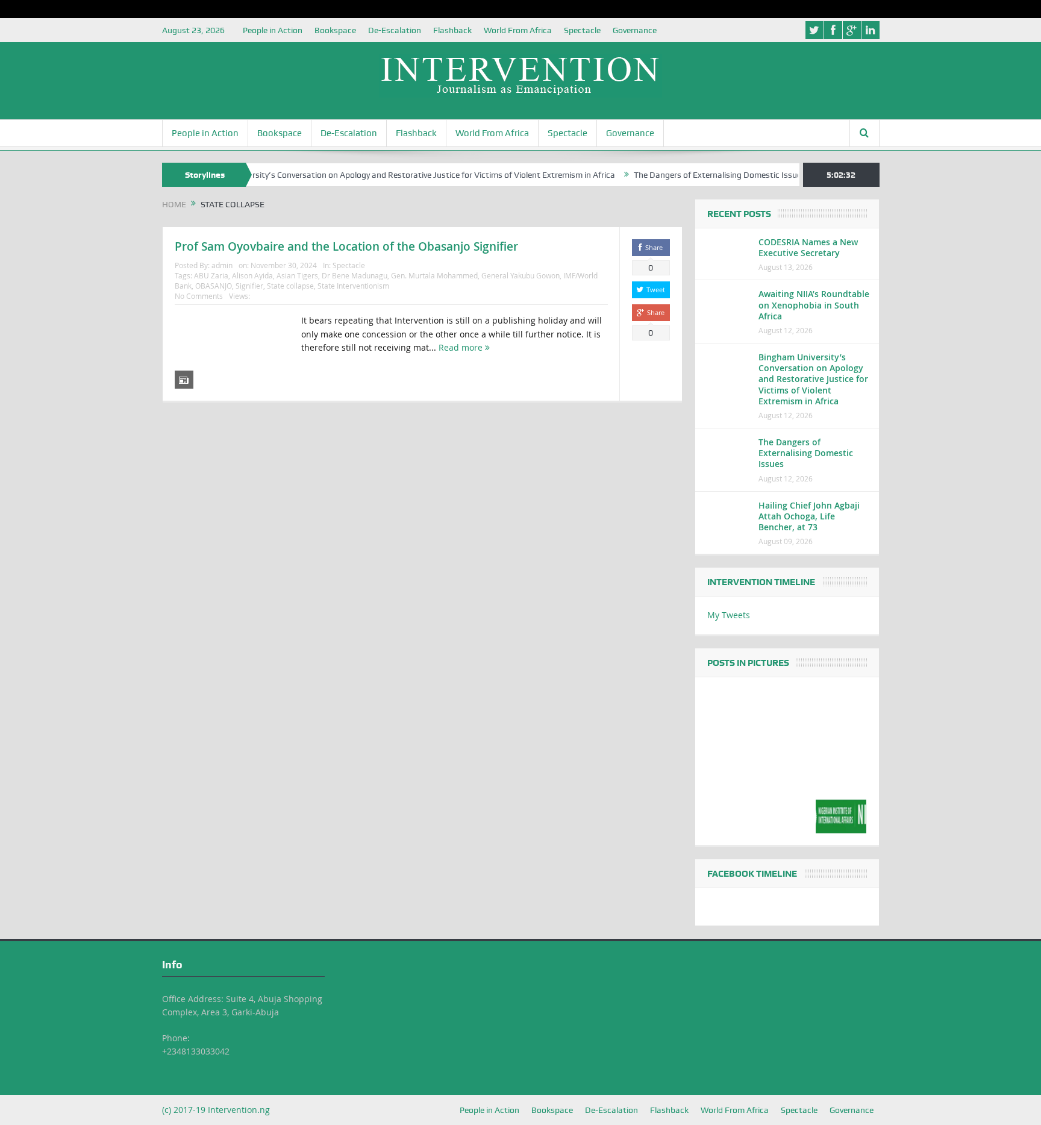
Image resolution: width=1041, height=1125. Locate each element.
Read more (462, 347)
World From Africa (518, 30)
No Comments (199, 296)
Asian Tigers (297, 275)
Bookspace (335, 30)
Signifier (249, 285)
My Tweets (728, 615)
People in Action (272, 30)
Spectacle (582, 30)
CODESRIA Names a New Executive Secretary (808, 247)
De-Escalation (394, 30)
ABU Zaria (211, 275)
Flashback (452, 30)
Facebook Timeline (752, 873)
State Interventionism (353, 285)
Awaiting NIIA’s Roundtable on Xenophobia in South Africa (813, 304)
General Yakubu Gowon (520, 275)
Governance (635, 30)
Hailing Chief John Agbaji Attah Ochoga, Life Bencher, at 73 (809, 516)
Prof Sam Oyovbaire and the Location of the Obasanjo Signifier (346, 246)
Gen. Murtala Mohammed (434, 275)
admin (222, 265)
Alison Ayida (252, 275)
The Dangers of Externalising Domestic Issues (697, 175)
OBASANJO (213, 285)
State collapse (290, 285)
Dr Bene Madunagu (354, 275)
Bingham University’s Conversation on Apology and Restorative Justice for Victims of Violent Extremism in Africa (383, 175)
